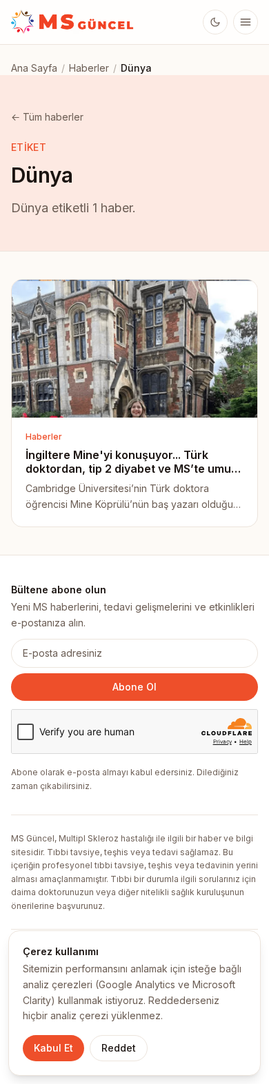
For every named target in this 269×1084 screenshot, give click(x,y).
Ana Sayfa (34, 68)
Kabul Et (53, 1048)
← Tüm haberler (47, 117)
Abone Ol (134, 687)
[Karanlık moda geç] (215, 22)
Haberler (89, 68)
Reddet (118, 1048)
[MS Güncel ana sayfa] (72, 22)
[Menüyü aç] (245, 22)
